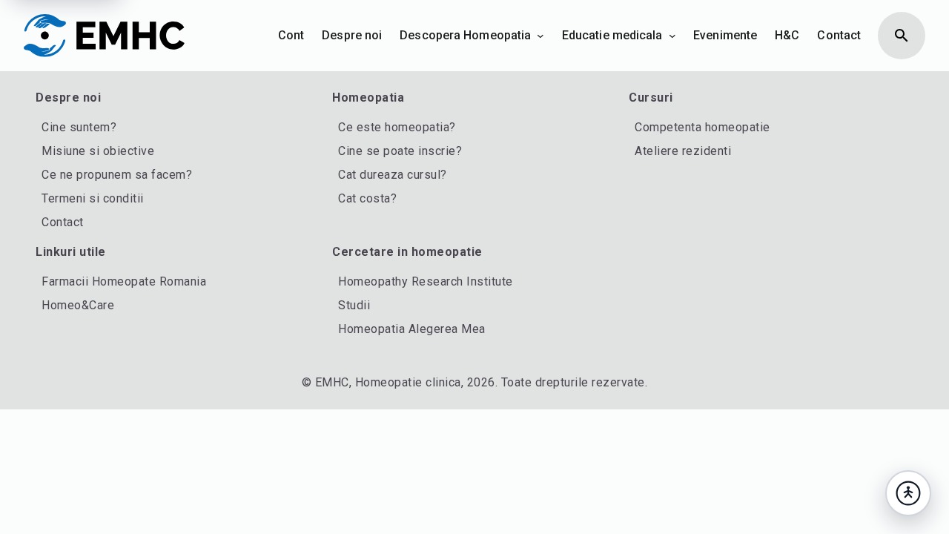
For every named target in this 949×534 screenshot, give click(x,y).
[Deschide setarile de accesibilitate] (908, 493)
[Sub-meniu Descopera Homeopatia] (540, 35)
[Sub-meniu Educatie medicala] (672, 35)
